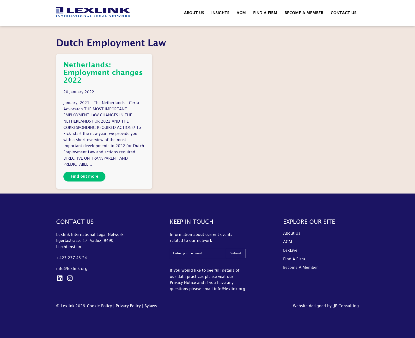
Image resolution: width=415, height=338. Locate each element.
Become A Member (304, 13)
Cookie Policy (99, 306)
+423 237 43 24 (71, 258)
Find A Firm (265, 13)
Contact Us (343, 13)
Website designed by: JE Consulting (326, 306)
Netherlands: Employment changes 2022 (103, 73)
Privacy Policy (128, 306)
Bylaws (151, 306)
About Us (194, 13)
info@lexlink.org (71, 269)
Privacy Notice (183, 283)
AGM (241, 13)
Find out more (84, 176)
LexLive (290, 250)
